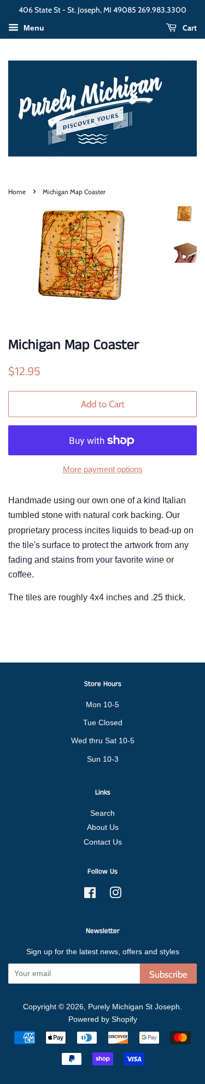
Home (17, 192)
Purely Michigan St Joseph (134, 1007)
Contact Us (103, 842)
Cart (189, 28)
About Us (103, 827)
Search (102, 813)
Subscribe (168, 974)
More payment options (103, 469)
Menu (32, 27)
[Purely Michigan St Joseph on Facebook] (90, 895)
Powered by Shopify (102, 1019)
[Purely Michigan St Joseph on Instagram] (115, 895)
